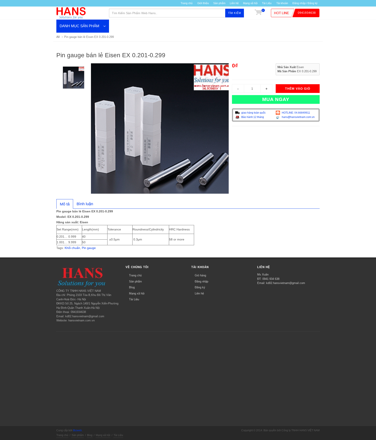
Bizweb (77, 430)
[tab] (64, 204)
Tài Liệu (267, 3)
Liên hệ (234, 3)
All (58, 37)
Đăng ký (200, 287)
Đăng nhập (201, 281)
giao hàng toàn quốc (253, 112)
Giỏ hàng (200, 275)
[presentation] (65, 204)
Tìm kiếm (234, 13)
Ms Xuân (263, 274)
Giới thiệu (203, 3)
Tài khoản (282, 3)
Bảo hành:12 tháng (252, 117)
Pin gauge (89, 248)
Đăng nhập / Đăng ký (304, 3)
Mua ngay (275, 99)
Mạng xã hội (250, 3)
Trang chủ (187, 3)
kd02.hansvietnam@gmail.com (285, 283)
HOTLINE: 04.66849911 (295, 112)
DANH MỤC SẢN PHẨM (79, 26)
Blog (132, 287)
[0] (258, 13)
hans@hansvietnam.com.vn (298, 117)
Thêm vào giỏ (297, 88)
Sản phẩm (219, 3)
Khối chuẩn (72, 248)
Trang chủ (135, 275)
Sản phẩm (135, 281)
